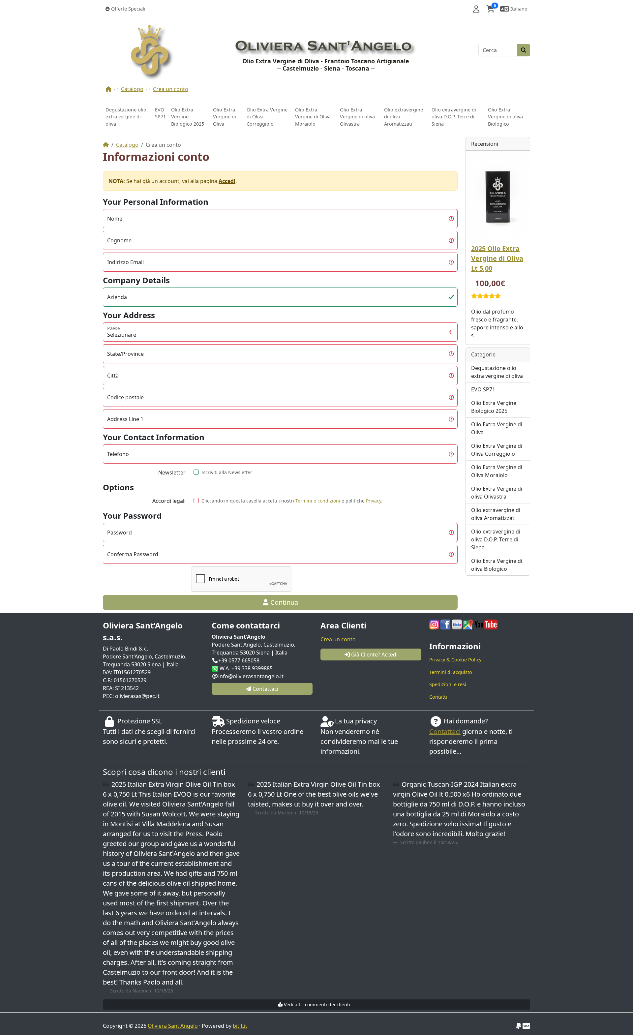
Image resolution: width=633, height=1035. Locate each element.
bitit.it (240, 1025)
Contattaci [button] (264, 688)
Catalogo (132, 89)
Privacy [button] (373, 501)
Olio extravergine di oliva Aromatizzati (403, 117)
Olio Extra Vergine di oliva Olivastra (357, 117)
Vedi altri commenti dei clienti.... (319, 1004)
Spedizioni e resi (447, 684)
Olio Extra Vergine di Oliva (224, 117)
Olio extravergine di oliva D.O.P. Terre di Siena (454, 117)
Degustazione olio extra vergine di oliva (126, 117)
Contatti (438, 697)
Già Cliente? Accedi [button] (374, 654)
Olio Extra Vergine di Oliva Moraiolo (313, 117)
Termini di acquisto (450, 672)
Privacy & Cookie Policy (455, 659)
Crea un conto (170, 89)
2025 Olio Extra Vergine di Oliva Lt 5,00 (497, 258)
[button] (476, 9)
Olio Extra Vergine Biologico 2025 (187, 117)
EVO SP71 (160, 113)
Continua (283, 602)
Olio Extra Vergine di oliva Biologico (505, 117)
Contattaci (445, 731)
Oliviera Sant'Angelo (173, 1025)
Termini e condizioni (318, 501)
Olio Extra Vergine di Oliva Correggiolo (267, 117)
